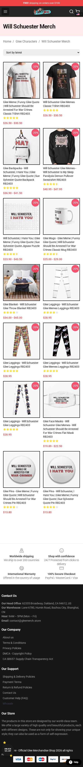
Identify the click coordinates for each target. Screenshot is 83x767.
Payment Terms (12, 682)
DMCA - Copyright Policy (17, 653)
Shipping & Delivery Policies (19, 676)
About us (8, 637)
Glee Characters (26, 41)
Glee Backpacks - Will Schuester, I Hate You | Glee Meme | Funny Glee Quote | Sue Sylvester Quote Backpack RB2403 (21, 176)
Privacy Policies (12, 648)
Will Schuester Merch (56, 41)
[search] (71, 11)
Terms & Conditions (14, 642)
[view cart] (77, 11)
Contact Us (9, 692)
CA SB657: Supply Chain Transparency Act (28, 658)
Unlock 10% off (7, 750)
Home (7, 41)
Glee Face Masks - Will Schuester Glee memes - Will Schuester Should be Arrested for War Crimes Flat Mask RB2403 (60, 429)
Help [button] (76, 762)
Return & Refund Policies (17, 687)
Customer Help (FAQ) (15, 698)
